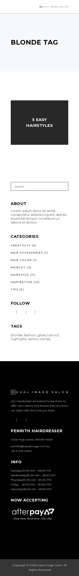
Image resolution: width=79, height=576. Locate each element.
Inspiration (22, 282)
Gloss (41, 335)
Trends (45, 339)
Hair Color (21, 260)
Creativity (21, 245)
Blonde (16, 335)
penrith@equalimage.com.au (30, 446)
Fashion (30, 335)
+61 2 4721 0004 (21, 451)
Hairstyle (20, 274)
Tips (14, 289)
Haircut (18, 267)
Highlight (18, 339)
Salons (33, 339)
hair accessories (27, 252)
